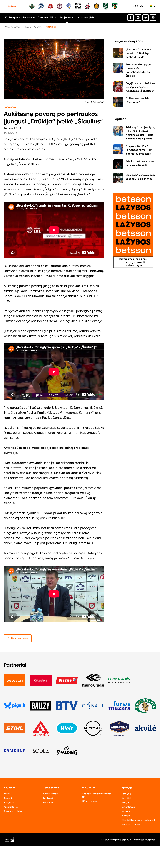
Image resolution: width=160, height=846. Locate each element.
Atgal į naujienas (19, 638)
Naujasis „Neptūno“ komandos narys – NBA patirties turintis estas (139, 150)
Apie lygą (126, 793)
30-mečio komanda (131, 824)
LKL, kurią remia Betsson (18, 17)
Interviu (27, 27)
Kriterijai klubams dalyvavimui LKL (138, 820)
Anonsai (38, 27)
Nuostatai (126, 815)
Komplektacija (11, 807)
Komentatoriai (128, 807)
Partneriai (126, 811)
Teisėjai (125, 802)
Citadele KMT (45, 17)
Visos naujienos (12, 27)
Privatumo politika (13, 811)
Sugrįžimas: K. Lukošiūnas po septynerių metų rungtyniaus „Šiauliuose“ (140, 87)
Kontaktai (126, 798)
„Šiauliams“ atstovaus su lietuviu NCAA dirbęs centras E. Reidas (140, 53)
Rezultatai (48, 802)
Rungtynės (50, 27)
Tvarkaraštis (49, 798)
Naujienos (65, 17)
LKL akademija (89, 801)
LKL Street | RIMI (86, 17)
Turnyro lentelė (50, 793)
